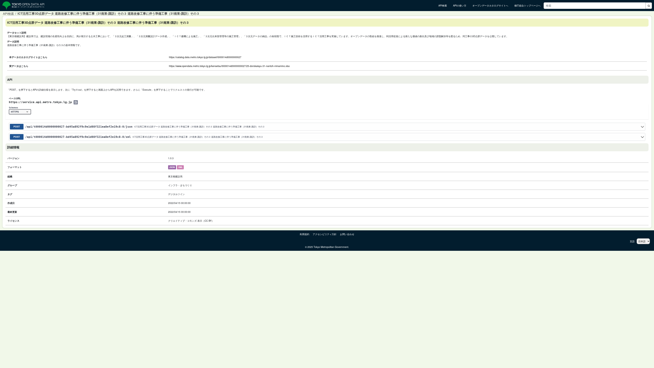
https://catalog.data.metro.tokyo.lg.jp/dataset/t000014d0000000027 (205, 57)
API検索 (8, 13)
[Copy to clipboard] (76, 102)
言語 (632, 241)
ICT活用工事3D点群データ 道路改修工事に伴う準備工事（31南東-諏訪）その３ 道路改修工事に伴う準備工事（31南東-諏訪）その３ (108, 13)
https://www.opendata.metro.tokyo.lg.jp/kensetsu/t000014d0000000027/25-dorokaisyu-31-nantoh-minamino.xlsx (229, 66)
